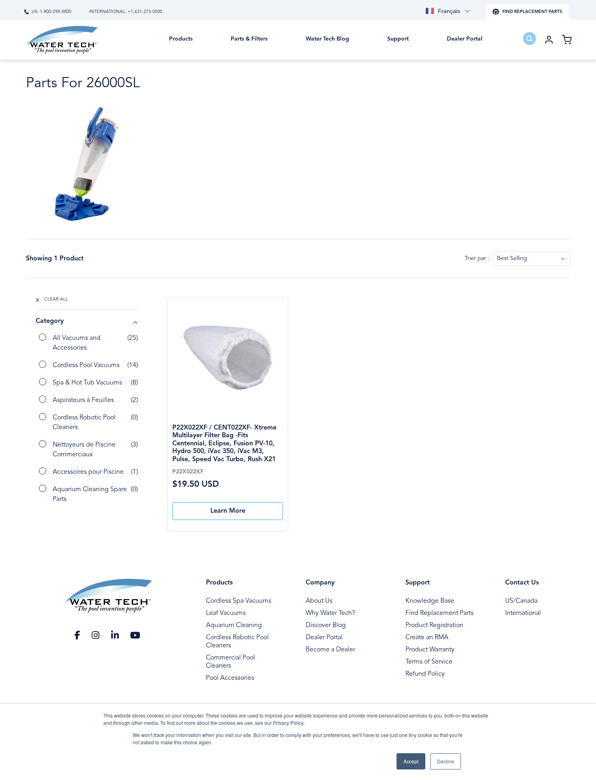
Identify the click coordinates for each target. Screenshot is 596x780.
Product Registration (434, 625)
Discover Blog (326, 625)
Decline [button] (445, 761)
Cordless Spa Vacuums (238, 601)
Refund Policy (425, 674)
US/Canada (521, 601)
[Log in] (549, 40)
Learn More (227, 511)
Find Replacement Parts (439, 613)
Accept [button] (410, 761)
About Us (319, 601)
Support (417, 583)
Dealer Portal (324, 637)
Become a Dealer (330, 650)
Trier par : (477, 258)
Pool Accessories (230, 678)
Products (219, 583)
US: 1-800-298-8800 (51, 12)
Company (320, 583)
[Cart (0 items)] (567, 40)
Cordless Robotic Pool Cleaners (237, 641)
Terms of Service (428, 662)
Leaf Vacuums (226, 613)
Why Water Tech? (330, 613)
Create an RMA (426, 637)
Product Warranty (430, 650)
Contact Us (522, 583)
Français (449, 11)
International (523, 613)
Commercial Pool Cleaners (230, 662)
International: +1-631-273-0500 (125, 12)
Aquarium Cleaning (234, 625)
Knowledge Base (429, 601)
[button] (181, 45)
